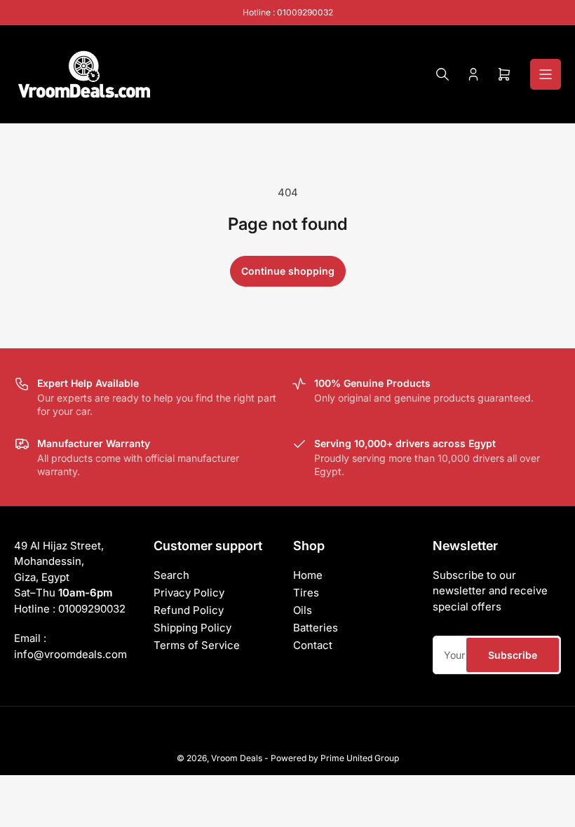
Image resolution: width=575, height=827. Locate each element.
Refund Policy (189, 610)
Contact (312, 645)
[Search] (442, 74)
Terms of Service (197, 645)
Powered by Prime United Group (335, 758)
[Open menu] (545, 74)
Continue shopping (287, 271)
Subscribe (512, 655)
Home (308, 575)
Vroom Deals (236, 758)
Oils (302, 610)
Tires (306, 592)
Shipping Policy (192, 627)
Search (171, 575)
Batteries (315, 627)
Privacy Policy (189, 592)
